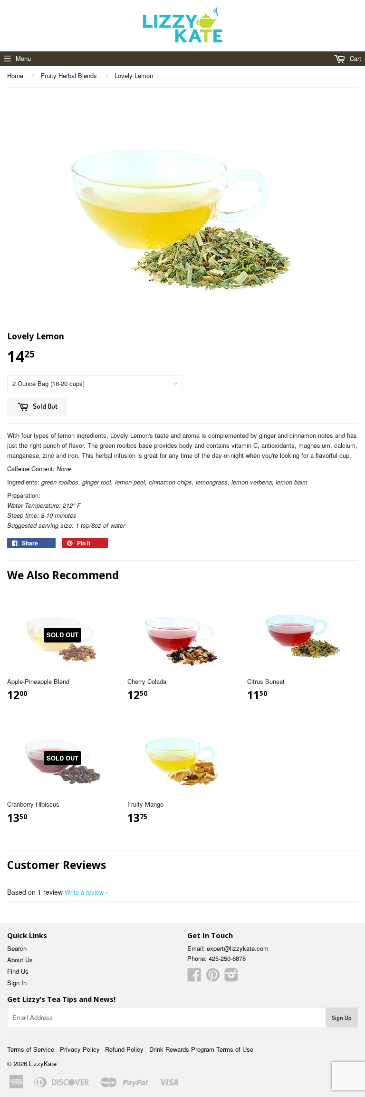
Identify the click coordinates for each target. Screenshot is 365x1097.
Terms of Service (30, 1049)
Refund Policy (124, 1049)
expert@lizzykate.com (238, 948)
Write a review (84, 892)
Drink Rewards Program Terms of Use (201, 1049)
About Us (20, 959)
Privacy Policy (80, 1049)
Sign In (17, 982)
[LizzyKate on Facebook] (194, 977)
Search (17, 948)
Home (15, 75)
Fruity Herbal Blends (69, 75)
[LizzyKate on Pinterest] (213, 977)
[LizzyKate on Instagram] (231, 977)
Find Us (18, 971)
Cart (354, 58)
